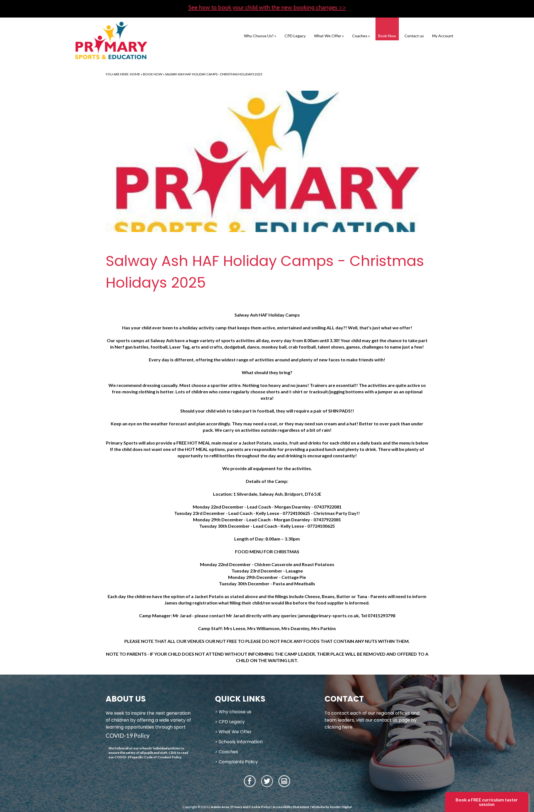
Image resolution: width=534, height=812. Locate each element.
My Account (442, 35)
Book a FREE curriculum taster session (487, 802)
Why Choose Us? (260, 35)
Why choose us (235, 712)
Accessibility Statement (291, 807)
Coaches (361, 35)
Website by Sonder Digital (332, 807)
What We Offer (329, 35)
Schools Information (241, 742)
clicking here (338, 727)
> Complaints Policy (236, 762)
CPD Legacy (295, 35)
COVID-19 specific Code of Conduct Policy (148, 757)
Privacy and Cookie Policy (251, 807)
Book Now (387, 35)
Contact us (414, 35)
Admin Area (220, 807)
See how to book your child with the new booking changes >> (267, 7)
